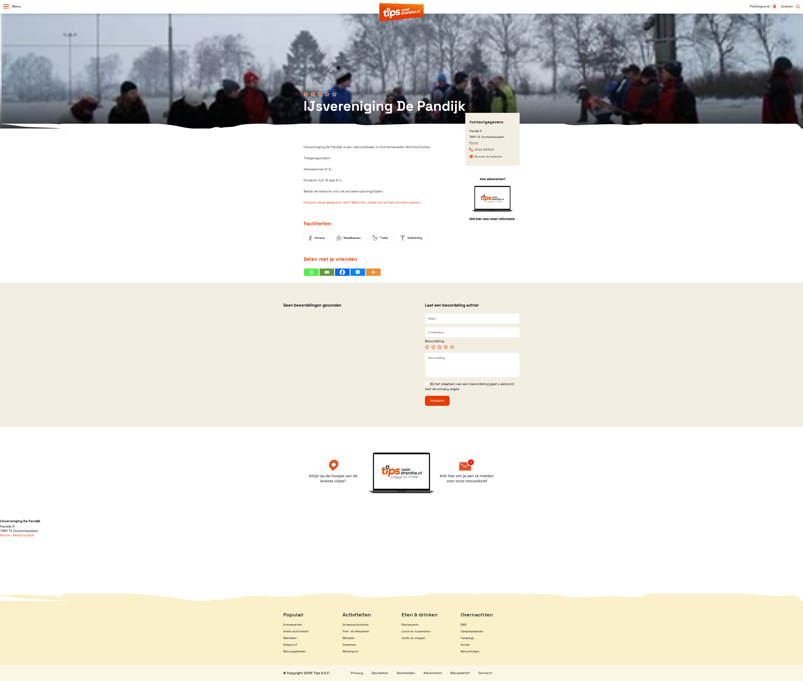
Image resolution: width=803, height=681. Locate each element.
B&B (463, 624)
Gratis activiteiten (296, 631)
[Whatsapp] (311, 272)
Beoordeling (434, 341)
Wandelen (290, 638)
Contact (485, 673)
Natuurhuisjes (470, 651)
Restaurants (410, 624)
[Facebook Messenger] (357, 272)
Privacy (357, 673)
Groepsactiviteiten (356, 624)
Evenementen (292, 624)
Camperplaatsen (472, 631)
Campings (467, 638)
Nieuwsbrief (460, 673)
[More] (373, 272)
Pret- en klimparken (356, 631)
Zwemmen (349, 645)
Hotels (465, 645)
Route (473, 143)
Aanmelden (406, 673)
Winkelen (348, 638)
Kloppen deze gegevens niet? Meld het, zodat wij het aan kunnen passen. (362, 202)
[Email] (327, 272)
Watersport (351, 651)
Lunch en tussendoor (416, 631)
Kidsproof (290, 645)
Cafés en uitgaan (413, 638)
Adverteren (432, 673)
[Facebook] (342, 272)
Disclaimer (380, 673)
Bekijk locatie (23, 535)
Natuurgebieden (294, 651)
